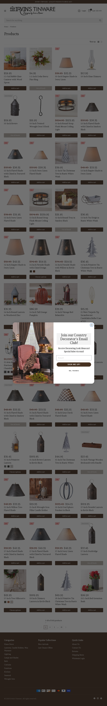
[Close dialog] (91, 325)
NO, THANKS (74, 371)
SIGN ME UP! (74, 364)
